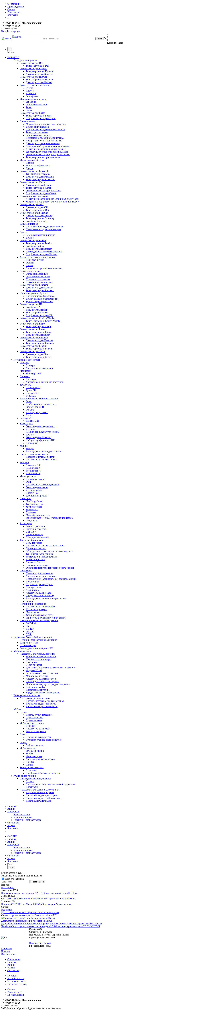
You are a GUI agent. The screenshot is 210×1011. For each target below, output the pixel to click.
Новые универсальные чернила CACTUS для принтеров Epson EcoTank (39, 893)
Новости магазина (14, 878)
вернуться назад (42, 945)
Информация (8, 954)
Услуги (11, 825)
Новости (11, 806)
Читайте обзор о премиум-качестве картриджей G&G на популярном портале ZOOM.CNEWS (50, 926)
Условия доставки (23, 817)
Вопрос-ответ (14, 992)
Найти (11, 867)
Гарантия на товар (17, 984)
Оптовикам (13, 822)
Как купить (13, 811)
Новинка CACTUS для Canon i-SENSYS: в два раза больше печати (36, 904)
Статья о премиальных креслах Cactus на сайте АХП (29, 915)
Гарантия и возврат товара (27, 820)
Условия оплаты (22, 814)
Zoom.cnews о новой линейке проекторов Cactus (26, 920)
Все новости (7, 887)
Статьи (11, 989)
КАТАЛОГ (13, 57)
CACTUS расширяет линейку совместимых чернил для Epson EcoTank (38, 898)
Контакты (12, 828)
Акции (11, 808)
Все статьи (6, 909)
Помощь (5, 951)
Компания (6, 948)
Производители (15, 994)
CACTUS (12, 836)
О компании (13, 959)
